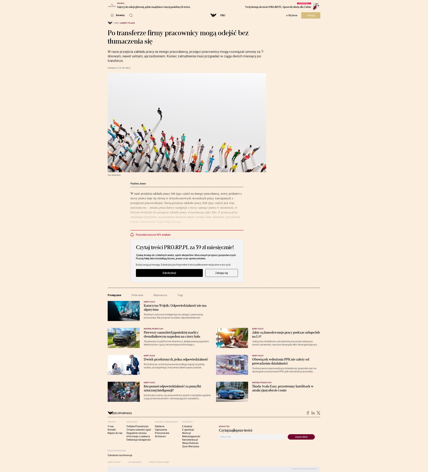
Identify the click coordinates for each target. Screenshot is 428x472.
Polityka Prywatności (137, 426)
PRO (222, 15)
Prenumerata (162, 433)
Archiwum (160, 436)
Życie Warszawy (190, 446)
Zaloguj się (221, 273)
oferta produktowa (159, 462)
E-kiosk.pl (187, 426)
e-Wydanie (291, 15)
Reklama (159, 426)
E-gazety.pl (188, 429)
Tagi (180, 295)
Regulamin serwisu (137, 433)
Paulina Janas (138, 183)
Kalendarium (134, 462)
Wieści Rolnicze (190, 443)
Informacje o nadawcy (138, 436)
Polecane (137, 295)
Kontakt (112, 429)
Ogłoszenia (161, 429)
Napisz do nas (115, 433)
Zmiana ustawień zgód (139, 429)
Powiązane (114, 295)
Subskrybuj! (169, 273)
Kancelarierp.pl (190, 439)
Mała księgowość (191, 436)
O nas (111, 426)
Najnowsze (160, 295)
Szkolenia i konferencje (120, 455)
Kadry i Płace (127, 23)
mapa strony (114, 462)
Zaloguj (311, 15)
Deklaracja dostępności (139, 439)
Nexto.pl (186, 433)
